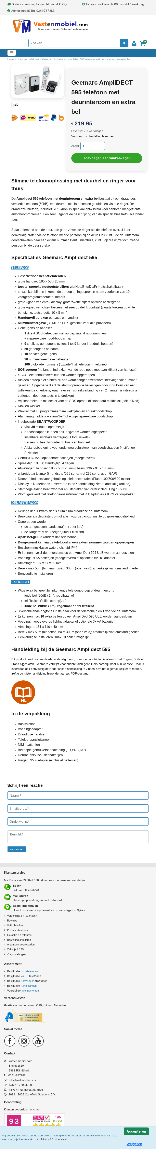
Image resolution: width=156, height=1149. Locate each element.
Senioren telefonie (29, 59)
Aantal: (75, 145)
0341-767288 (32, 890)
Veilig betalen (15, 925)
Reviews (12, 920)
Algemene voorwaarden (21, 944)
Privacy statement (18, 930)
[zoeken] (124, 43)
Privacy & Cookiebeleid (54, 1139)
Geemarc (48, 59)
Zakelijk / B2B (15, 949)
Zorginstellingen (16, 954)
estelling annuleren (20, 939)
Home (11, 59)
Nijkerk (81, 910)
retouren (26, 935)
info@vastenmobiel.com (23, 1080)
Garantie (12, 935)
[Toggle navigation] (11, 53)
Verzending (13, 915)
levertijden (31, 915)
